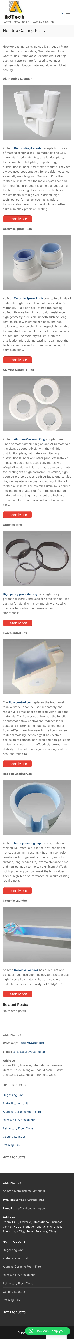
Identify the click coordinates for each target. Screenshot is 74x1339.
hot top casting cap (27, 843)
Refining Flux (11, 1145)
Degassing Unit (13, 1095)
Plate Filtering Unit (15, 1103)
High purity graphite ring (20, 594)
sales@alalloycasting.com (30, 1051)
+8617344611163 (31, 1043)
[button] (47, 1331)
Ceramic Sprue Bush (28, 298)
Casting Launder (14, 1136)
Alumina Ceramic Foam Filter (22, 1111)
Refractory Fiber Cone (18, 1128)
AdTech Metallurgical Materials (24, 1191)
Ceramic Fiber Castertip (19, 1120)
